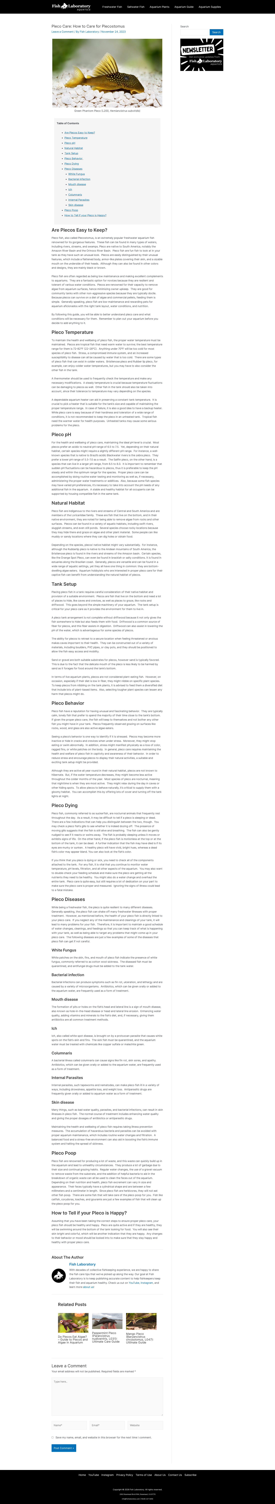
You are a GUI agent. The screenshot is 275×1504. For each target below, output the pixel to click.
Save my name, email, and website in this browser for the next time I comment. (104, 1437)
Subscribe (190, 1474)
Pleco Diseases (73, 168)
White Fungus (76, 173)
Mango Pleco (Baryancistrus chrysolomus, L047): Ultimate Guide (140, 1338)
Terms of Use (144, 1474)
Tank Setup (71, 153)
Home (82, 1474)
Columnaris (75, 194)
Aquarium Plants (159, 6)
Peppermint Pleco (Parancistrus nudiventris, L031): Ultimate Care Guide (106, 1337)
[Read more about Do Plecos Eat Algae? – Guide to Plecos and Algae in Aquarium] (73, 1322)
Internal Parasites (78, 199)
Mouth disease (77, 184)
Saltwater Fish (136, 6)
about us (88, 1286)
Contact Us (175, 1474)
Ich (70, 189)
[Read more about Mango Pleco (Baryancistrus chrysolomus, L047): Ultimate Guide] (141, 1321)
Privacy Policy (124, 1474)
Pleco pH (69, 142)
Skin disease (75, 204)
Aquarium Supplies (210, 6)
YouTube (134, 1282)
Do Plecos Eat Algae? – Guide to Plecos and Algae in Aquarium (73, 1339)
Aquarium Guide (184, 6)
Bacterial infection (79, 179)
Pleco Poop (71, 210)
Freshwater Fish (112, 6)
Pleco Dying (71, 163)
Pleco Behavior (73, 158)
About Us (160, 1474)
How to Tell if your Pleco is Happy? (85, 215)
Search (184, 26)
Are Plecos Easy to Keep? (79, 132)
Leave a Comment (63, 31)
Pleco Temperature (75, 137)
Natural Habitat (73, 148)
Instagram (147, 1282)
